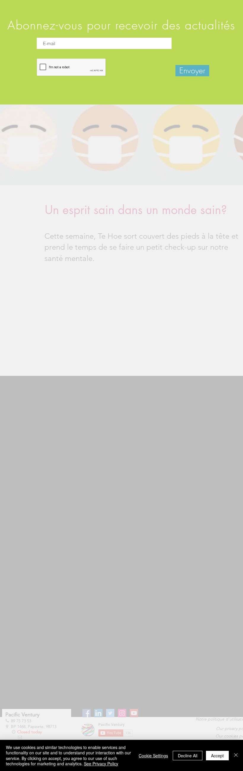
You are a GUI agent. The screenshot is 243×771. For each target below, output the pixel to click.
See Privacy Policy (101, 764)
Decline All (187, 756)
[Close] (235, 755)
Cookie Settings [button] (153, 756)
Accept (217, 756)
